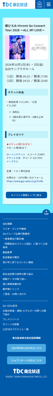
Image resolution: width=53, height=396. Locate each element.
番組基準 (7, 252)
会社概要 (7, 223)
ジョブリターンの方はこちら (26, 360)
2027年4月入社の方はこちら (26, 348)
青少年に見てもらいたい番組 (18, 262)
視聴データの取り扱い (14, 279)
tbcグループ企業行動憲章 (16, 233)
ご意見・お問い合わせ (14, 294)
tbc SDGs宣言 (10, 305)
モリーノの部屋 (11, 324)
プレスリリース (11, 319)
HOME (39, 6)
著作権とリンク (11, 289)
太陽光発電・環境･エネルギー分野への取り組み (24, 312)
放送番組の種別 (11, 257)
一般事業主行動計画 (13, 238)
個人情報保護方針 (12, 284)
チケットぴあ (13, 158)
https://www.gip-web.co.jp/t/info (24, 181)
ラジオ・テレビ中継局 (14, 228)
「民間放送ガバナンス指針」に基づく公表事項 (25, 245)
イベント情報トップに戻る (27, 195)
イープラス (12, 161)
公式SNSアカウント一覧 (16, 329)
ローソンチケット (15, 154)
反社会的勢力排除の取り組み (18, 274)
